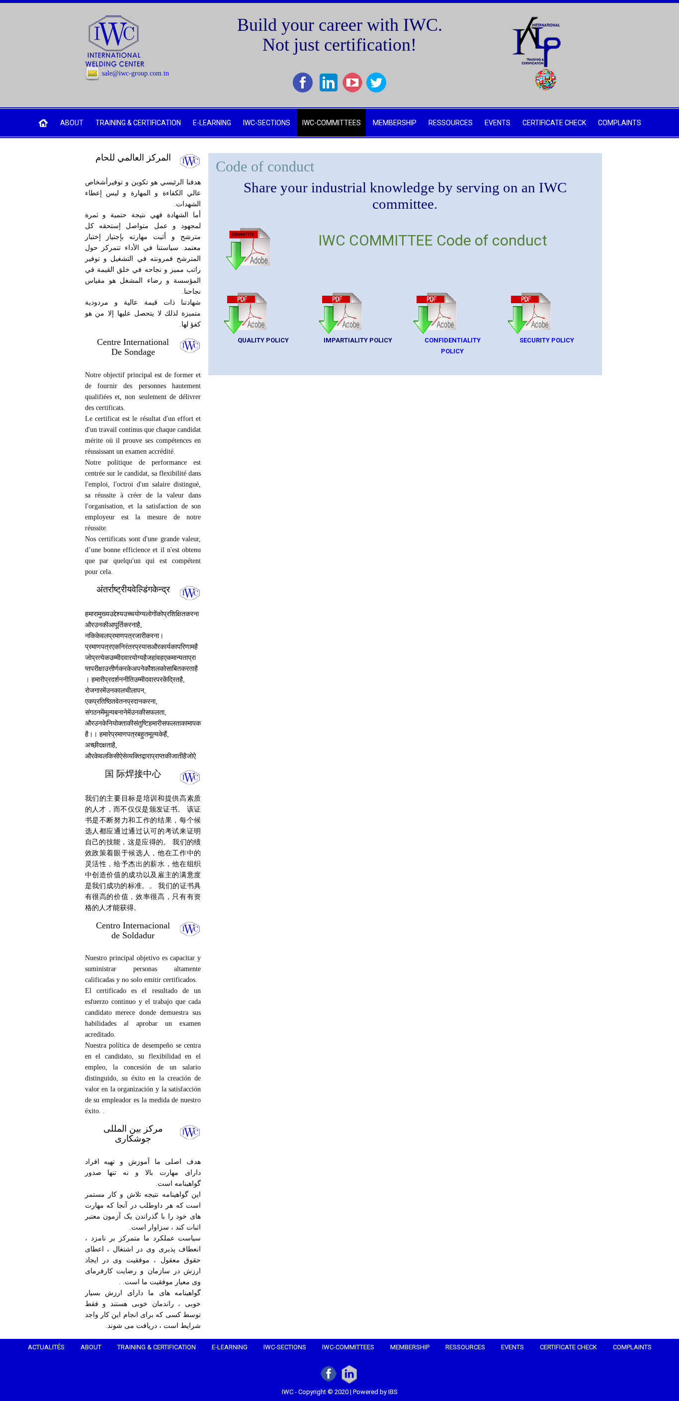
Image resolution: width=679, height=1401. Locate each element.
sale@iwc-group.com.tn (135, 73)
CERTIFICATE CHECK (554, 123)
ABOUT (72, 123)
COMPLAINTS (619, 123)
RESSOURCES (450, 123)
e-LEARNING (212, 123)
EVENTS (497, 123)
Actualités (46, 1347)
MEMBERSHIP (395, 123)
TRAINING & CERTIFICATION (138, 123)
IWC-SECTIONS (266, 123)
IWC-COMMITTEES (331, 123)
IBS (393, 1392)
